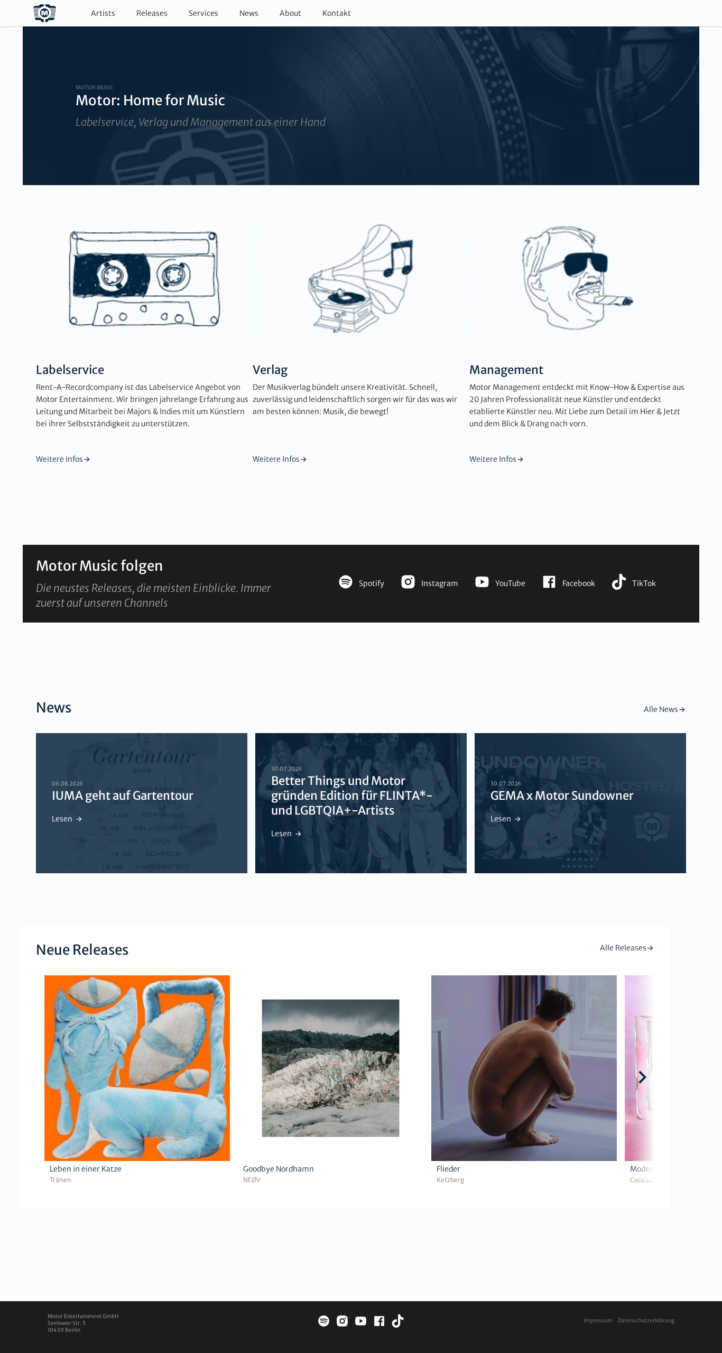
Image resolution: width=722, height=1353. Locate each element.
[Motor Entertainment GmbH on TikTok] (397, 1322)
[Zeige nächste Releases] (642, 1078)
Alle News (661, 709)
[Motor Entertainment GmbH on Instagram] (342, 1322)
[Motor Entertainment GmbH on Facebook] (379, 1322)
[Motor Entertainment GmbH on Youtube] (360, 1322)
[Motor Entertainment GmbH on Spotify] (323, 1322)
